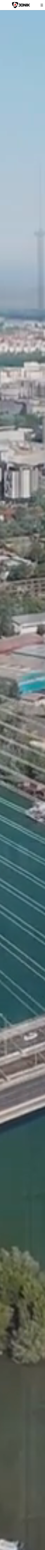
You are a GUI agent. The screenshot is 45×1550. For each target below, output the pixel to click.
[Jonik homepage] (21, 5)
